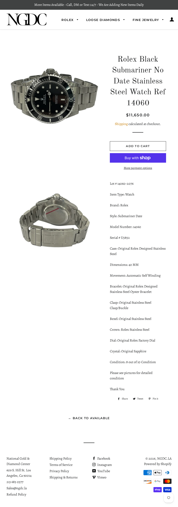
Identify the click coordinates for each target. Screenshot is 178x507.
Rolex (68, 20)
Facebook (103, 458)
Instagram (104, 464)
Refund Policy (16, 494)
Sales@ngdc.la (17, 488)
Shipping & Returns (63, 477)
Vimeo (101, 477)
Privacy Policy (59, 471)
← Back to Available (89, 418)
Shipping (121, 124)
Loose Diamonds (103, 20)
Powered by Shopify (157, 464)
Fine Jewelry (146, 20)
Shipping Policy (60, 458)
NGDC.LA (164, 458)
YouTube (103, 471)
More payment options (138, 168)
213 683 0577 (15, 482)
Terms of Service (61, 464)
